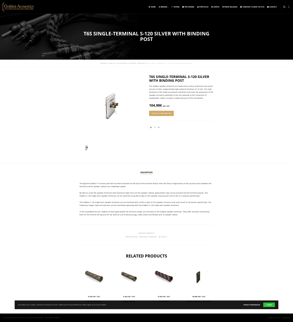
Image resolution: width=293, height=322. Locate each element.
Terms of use (273, 318)
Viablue (163, 237)
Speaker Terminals (146, 233)
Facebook (286, 318)
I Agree (269, 305)
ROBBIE (57, 318)
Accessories (132, 237)
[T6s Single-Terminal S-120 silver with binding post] (151, 127)
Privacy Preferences (252, 305)
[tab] (146, 172)
